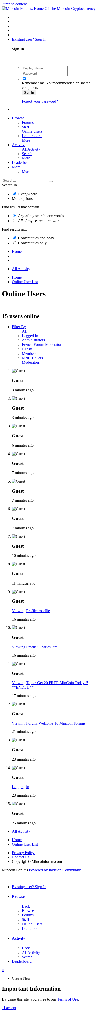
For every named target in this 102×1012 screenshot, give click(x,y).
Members (29, 353)
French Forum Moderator (41, 344)
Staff (25, 127)
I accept (9, 1008)
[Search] (51, 181)
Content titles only (32, 243)
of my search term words (41, 216)
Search (27, 154)
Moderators (31, 362)
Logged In (30, 336)
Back (26, 906)
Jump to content (14, 4)
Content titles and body (36, 238)
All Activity (31, 149)
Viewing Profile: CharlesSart (34, 647)
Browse (18, 118)
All (24, 331)
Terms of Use (67, 999)
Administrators (33, 340)
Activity (18, 145)
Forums (28, 122)
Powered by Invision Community (55, 870)
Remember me (33, 83)
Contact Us (20, 857)
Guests (27, 349)
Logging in (20, 787)
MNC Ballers (32, 358)
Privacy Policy (23, 853)
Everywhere (27, 194)
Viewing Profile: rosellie (31, 611)
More (26, 140)
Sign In (29, 92)
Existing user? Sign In (30, 39)
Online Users (32, 131)
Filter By (19, 327)
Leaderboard (32, 136)
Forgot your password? (40, 101)
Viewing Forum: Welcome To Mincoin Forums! (49, 723)
